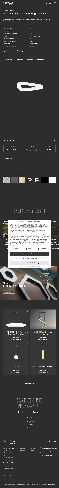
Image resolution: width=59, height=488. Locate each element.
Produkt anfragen (16, 339)
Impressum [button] (38, 266)
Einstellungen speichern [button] (29, 258)
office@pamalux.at (9, 462)
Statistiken (29, 248)
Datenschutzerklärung (41, 242)
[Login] (50, 3)
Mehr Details (16, 337)
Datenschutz (40, 484)
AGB (45, 484)
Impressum (33, 484)
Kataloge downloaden (48, 452)
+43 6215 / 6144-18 (8, 475)
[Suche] (46, 3)
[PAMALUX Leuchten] (8, 3)
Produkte (22, 448)
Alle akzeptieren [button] (29, 254)
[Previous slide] (5, 230)
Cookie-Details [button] (22, 266)
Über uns (22, 450)
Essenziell (16, 248)
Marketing (43, 248)
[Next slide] (53, 230)
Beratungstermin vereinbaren (49, 448)
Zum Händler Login (47, 455)
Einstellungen (32, 244)
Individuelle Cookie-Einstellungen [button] (29, 263)
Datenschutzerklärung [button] (30, 266)
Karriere (32, 450)
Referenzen (33, 448)
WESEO (54, 484)
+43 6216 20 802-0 (8, 457)
